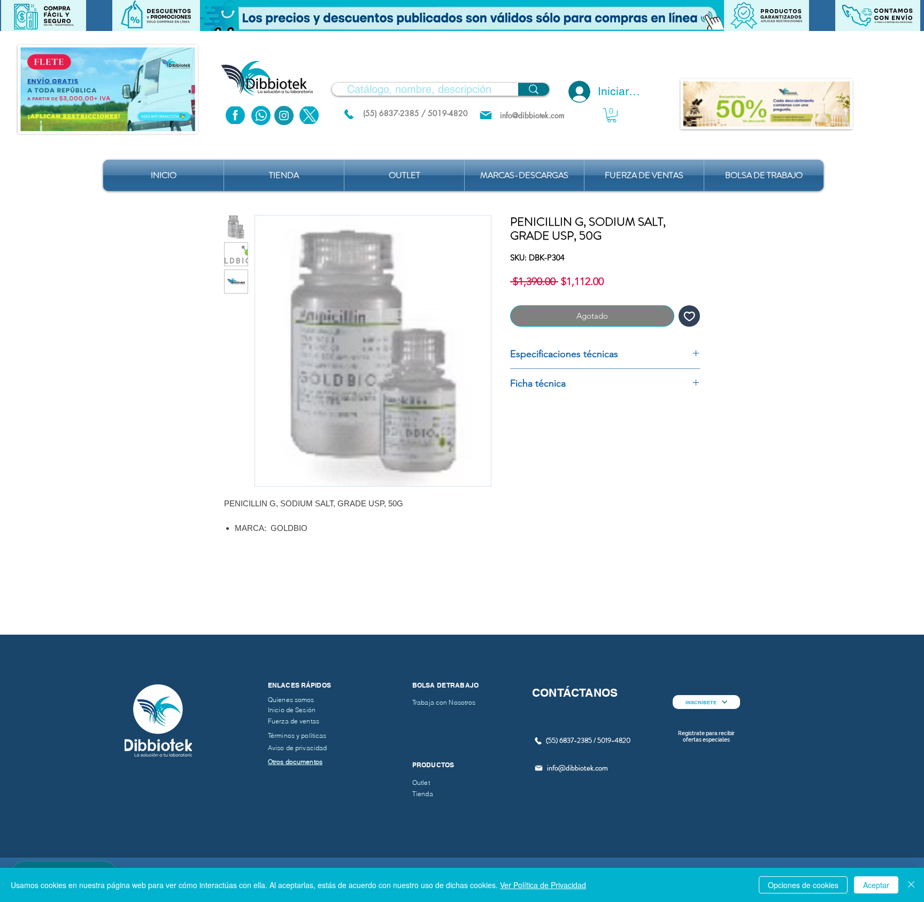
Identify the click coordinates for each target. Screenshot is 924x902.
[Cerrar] (911, 884)
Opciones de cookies (803, 885)
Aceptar (876, 885)
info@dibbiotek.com (577, 767)
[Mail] (486, 115)
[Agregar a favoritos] (689, 316)
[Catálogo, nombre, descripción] (533, 89)
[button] (462, 15)
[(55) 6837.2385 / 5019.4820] (349, 114)
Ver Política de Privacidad (543, 885)
